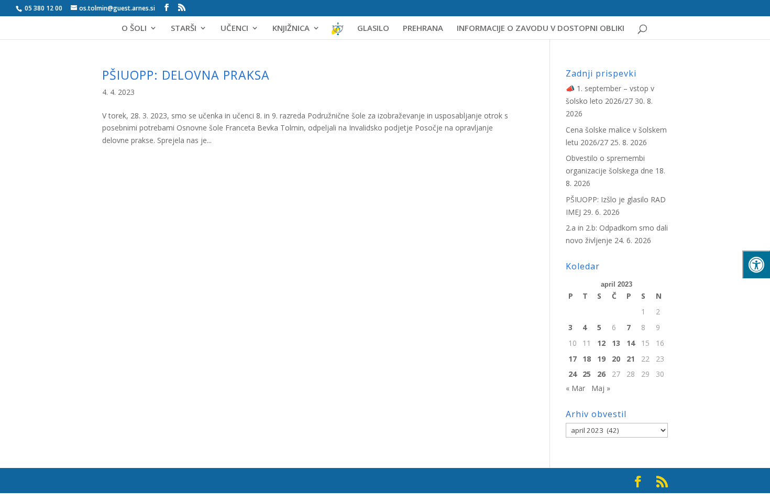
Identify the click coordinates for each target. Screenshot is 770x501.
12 (601, 343)
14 (630, 343)
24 (572, 374)
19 (601, 359)
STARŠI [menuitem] (183, 28)
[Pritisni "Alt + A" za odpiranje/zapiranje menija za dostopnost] (756, 264)
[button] (746, 17)
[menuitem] (338, 32)
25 (586, 374)
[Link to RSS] (181, 8)
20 (616, 359)
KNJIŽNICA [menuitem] (291, 28)
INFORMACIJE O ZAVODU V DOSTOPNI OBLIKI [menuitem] (540, 28)
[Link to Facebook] (166, 8)
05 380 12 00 (42, 8)
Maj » (600, 388)
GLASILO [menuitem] (373, 28)
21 (630, 359)
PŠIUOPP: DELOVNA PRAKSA (186, 75)
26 (601, 374)
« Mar (575, 388)
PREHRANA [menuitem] (423, 28)
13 (616, 343)
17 (572, 359)
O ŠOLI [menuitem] (134, 28)
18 (586, 359)
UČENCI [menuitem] (234, 28)
